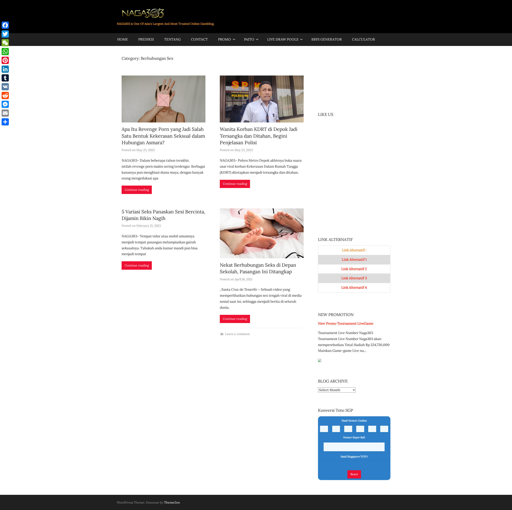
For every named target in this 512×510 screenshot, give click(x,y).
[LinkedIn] (5, 69)
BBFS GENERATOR (326, 39)
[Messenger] (5, 104)
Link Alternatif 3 (354, 278)
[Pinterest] (5, 60)
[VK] (5, 86)
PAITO (249, 39)
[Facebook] (5, 25)
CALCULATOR (363, 39)
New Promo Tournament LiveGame (345, 323)
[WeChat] (5, 42)
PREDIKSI (146, 39)
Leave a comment (237, 334)
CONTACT (199, 39)
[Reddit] (5, 95)
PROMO (224, 39)
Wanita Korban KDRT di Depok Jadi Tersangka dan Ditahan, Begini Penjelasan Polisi (258, 136)
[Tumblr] (5, 78)
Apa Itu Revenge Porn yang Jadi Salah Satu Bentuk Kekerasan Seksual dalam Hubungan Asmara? (163, 136)
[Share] (5, 121)
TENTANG (172, 39)
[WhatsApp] (5, 51)
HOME (122, 39)
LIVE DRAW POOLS (282, 39)
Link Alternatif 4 (354, 287)
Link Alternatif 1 (354, 259)
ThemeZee (172, 502)
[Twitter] (5, 34)
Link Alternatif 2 (354, 269)
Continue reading (137, 190)
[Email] (5, 113)
